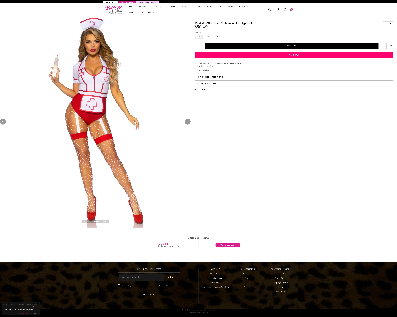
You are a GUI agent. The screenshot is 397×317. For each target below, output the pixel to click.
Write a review (228, 245)
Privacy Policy (158, 286)
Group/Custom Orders (147, 2)
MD (208, 37)
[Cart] (291, 10)
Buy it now (294, 55)
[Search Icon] (270, 9)
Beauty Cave (111, 2)
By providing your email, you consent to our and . (146, 287)
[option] (95, 122)
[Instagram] (149, 300)
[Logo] (114, 9)
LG (199, 37)
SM (218, 37)
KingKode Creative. (202, 312)
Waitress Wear (127, 2)
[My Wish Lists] (284, 10)
